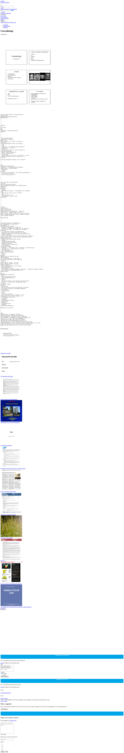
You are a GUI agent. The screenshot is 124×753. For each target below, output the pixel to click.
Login (2, 7)
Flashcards (3, 13)
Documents (3, 692)
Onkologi (5, 27)
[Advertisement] (44, 38)
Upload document (5, 9)
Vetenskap (5, 24)
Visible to (3, 672)
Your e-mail (3, 734)
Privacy (2, 701)
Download (3, 608)
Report (2, 698)
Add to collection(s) (5, 22)
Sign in (2, 663)
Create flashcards (13, 9)
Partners (6, 698)
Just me (4, 675)
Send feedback (4, 709)
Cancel (2, 751)
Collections (8, 13)
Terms (5, 701)
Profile (2, 19)
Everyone (4, 673)
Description (5, 667)
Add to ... (3, 21)
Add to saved (13, 22)
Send (6, 751)
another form (13, 720)
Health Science (6, 26)
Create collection (4, 676)
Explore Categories (5, 2)
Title (2, 664)
